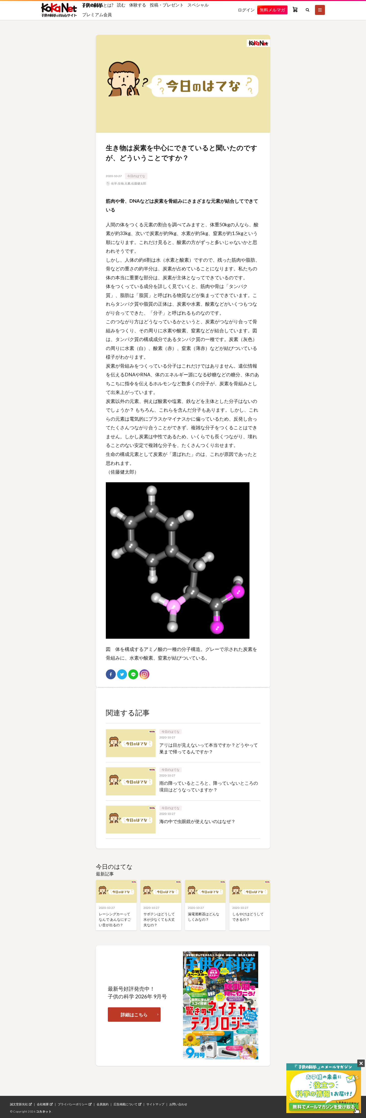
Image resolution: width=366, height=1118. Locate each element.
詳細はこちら (134, 1014)
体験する (137, 4)
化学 (114, 183)
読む (121, 4)
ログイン (246, 9)
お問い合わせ (178, 1104)
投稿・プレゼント (167, 4)
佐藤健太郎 (138, 183)
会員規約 (103, 1104)
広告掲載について (125, 1104)
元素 (127, 183)
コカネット (44, 1111)
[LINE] (133, 674)
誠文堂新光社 (19, 1104)
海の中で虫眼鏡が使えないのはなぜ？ (197, 821)
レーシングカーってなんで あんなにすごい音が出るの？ (115, 919)
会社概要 (43, 1104)
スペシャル (198, 4)
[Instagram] (144, 674)
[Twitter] (122, 674)
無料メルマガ (272, 9)
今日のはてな (136, 176)
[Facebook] (111, 674)
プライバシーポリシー (73, 1104)
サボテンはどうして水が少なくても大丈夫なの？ (159, 919)
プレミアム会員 (97, 14)
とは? (108, 5)
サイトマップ (155, 1104)
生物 (121, 183)
